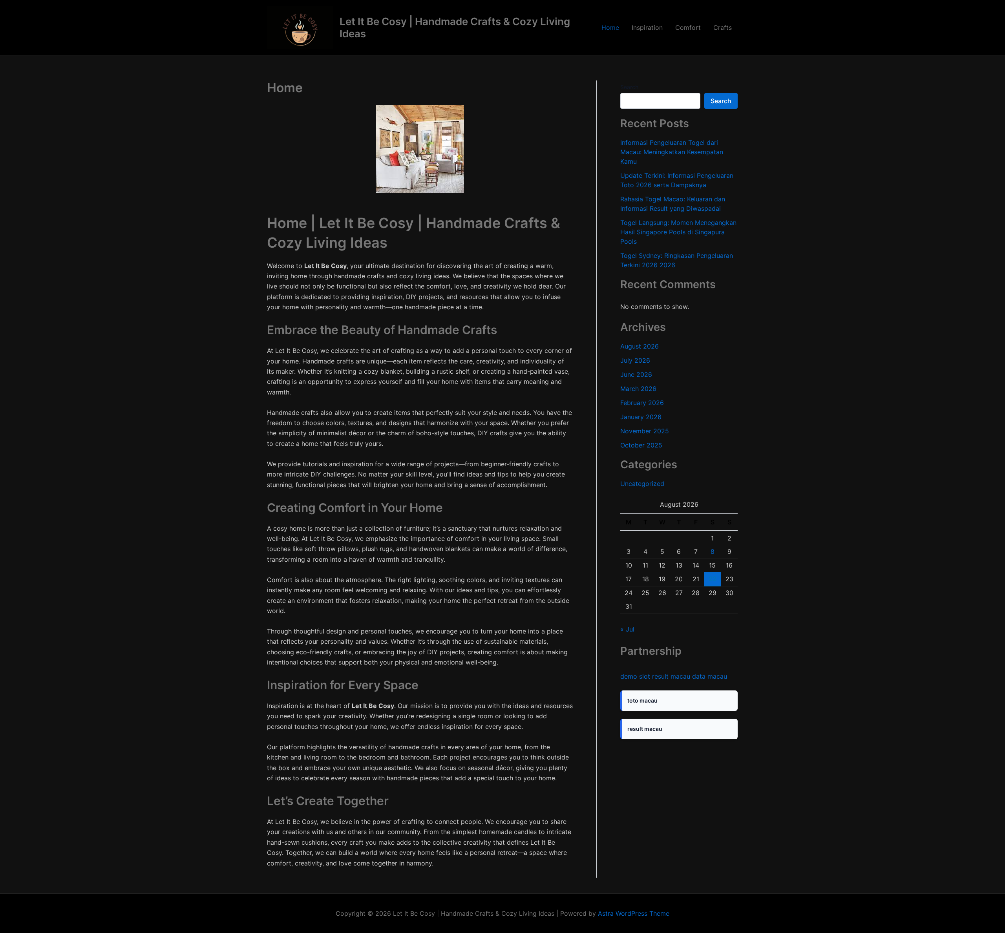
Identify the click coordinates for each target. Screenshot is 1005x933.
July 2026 (635, 360)
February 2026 (642, 403)
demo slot (635, 676)
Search (629, 87)
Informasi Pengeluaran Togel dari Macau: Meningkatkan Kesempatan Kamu (671, 152)
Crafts (722, 27)
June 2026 (636, 374)
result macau (671, 676)
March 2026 (638, 389)
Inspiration (647, 27)
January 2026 (640, 417)
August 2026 (639, 346)
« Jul (627, 629)
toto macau (642, 700)
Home (610, 27)
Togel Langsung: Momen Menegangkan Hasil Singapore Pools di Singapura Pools (678, 232)
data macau (709, 676)
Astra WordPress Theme (633, 913)
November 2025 (644, 431)
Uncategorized (642, 483)
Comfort (688, 27)
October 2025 (641, 445)
